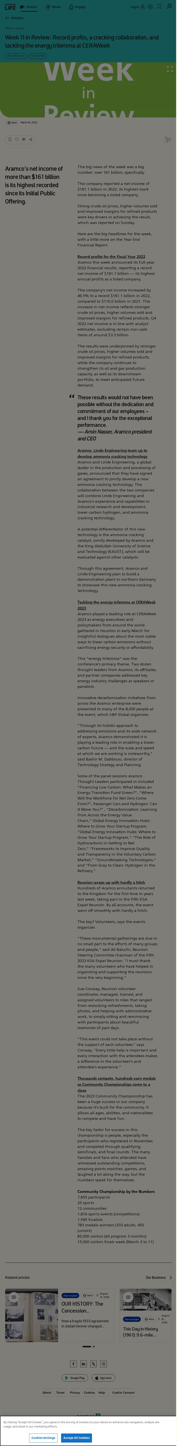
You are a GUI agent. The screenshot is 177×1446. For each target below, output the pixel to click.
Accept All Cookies (76, 1438)
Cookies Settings (43, 1438)
